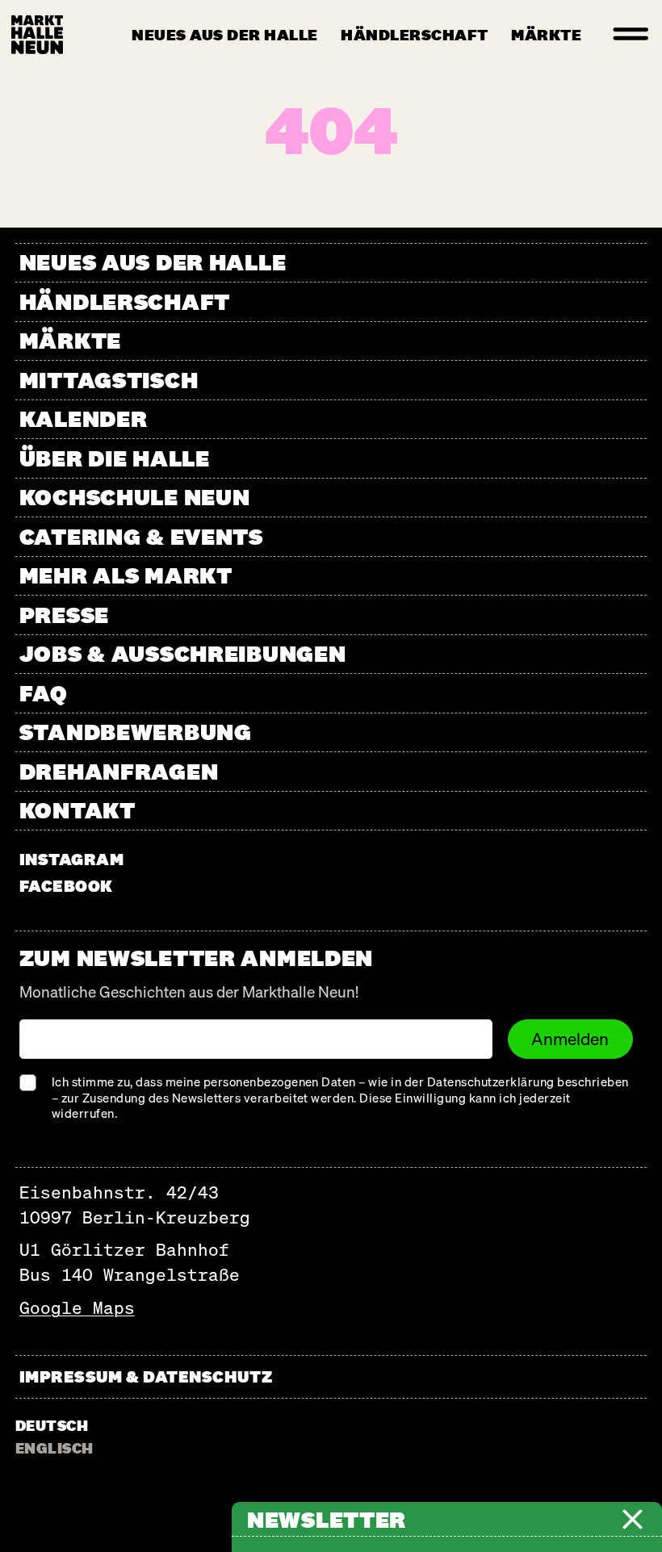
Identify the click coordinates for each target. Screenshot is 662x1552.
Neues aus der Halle (224, 34)
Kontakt (77, 810)
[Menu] (631, 34)
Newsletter (326, 1519)
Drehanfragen (119, 771)
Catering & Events (141, 536)
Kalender (83, 418)
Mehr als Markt (126, 575)
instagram (71, 859)
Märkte (546, 34)
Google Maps (77, 1308)
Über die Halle (114, 458)
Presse (64, 615)
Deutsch (51, 1425)
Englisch (54, 1448)
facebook (66, 886)
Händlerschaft (414, 34)
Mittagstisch (109, 380)
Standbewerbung (135, 732)
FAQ (43, 693)
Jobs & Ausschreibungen (182, 653)
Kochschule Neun (134, 497)
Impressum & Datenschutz (145, 1376)
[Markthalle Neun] (37, 34)
